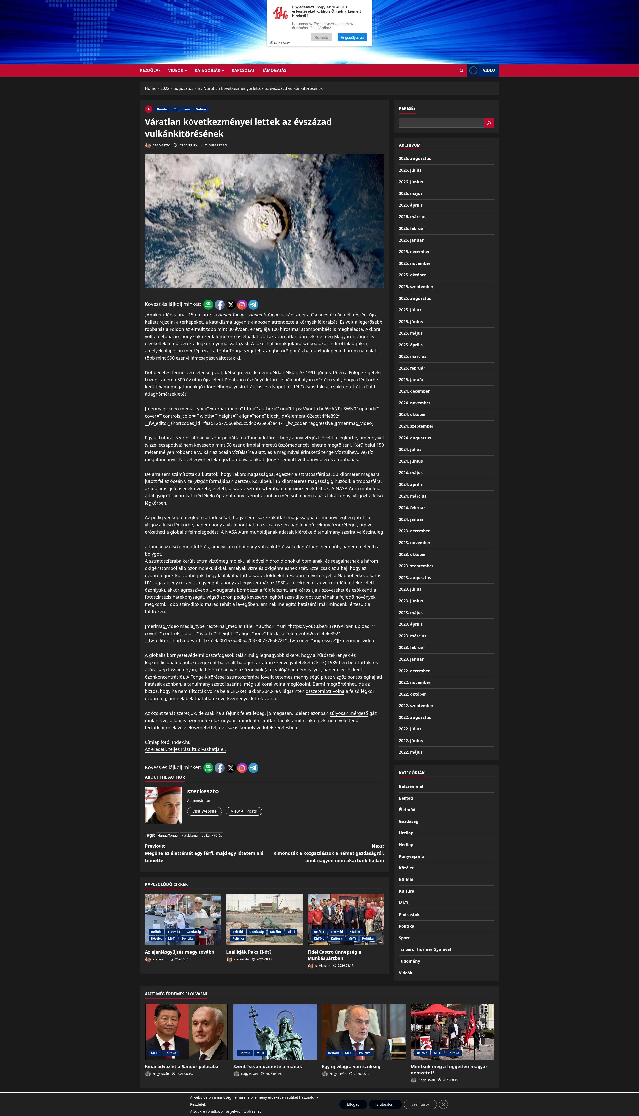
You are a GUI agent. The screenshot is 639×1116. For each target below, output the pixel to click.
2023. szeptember (416, 566)
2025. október (412, 275)
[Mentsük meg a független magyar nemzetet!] (452, 1032)
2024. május (411, 472)
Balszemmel (411, 786)
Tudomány (182, 109)
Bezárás (321, 37)
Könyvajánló (411, 856)
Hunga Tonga (168, 835)
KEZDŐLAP (150, 70)
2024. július (410, 449)
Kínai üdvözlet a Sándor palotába (181, 1066)
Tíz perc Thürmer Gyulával (425, 949)
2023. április (411, 624)
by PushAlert (282, 43)
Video (489, 70)
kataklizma (220, 322)
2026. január (411, 240)
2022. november (414, 682)
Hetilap (406, 833)
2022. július (410, 729)
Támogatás (274, 70)
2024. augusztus (415, 438)
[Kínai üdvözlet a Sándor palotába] (186, 1032)
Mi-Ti (172, 938)
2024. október (412, 414)
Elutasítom (385, 1104)
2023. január (411, 659)
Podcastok (409, 914)
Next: (328, 853)
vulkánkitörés (212, 835)
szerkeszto (161, 145)
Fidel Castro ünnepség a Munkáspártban (334, 955)
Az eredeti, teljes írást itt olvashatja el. (185, 749)
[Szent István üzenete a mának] (275, 1032)
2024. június (411, 461)
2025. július (410, 310)
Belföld (156, 932)
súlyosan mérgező (349, 713)
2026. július (410, 170)
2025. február (412, 368)
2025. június (411, 321)
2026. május (411, 193)
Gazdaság (194, 932)
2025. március (412, 356)
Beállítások (420, 1104)
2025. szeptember (416, 286)
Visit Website (204, 811)
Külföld (319, 938)
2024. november (414, 403)
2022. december (414, 671)
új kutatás (164, 438)
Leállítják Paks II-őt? (249, 952)
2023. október (412, 554)
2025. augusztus (415, 298)
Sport (404, 938)
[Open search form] (461, 70)
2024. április (411, 484)
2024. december (414, 391)
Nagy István (160, 1074)
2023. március (412, 636)
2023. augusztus (415, 577)
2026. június (411, 182)
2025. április (411, 345)
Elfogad (353, 1104)
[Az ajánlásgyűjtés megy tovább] (183, 919)
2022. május (411, 752)
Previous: (204, 853)
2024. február (412, 507)
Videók (175, 70)
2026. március (412, 216)
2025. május (411, 333)
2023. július (410, 589)
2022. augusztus (415, 717)
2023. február (412, 647)
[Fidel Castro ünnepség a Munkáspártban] (346, 919)
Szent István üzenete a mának (267, 1066)
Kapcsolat (243, 70)
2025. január (411, 379)
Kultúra (336, 938)
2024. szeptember (416, 426)
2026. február (412, 228)
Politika (187, 938)
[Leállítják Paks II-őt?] (264, 919)
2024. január (411, 519)
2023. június (411, 601)
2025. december (414, 251)
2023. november (414, 542)
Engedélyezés (352, 37)
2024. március (412, 496)
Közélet (162, 109)
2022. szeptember (416, 705)
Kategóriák (207, 70)
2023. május (411, 612)
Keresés (407, 108)
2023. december (414, 531)
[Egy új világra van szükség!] (364, 1032)
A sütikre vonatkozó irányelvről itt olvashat (225, 1111)
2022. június (411, 740)
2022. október (412, 694)
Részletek (198, 1104)
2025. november (414, 263)
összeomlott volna (325, 691)
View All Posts (244, 811)
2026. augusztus (415, 158)
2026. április (411, 205)
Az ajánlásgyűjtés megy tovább (179, 952)
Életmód (174, 932)
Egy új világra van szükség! (352, 1066)
